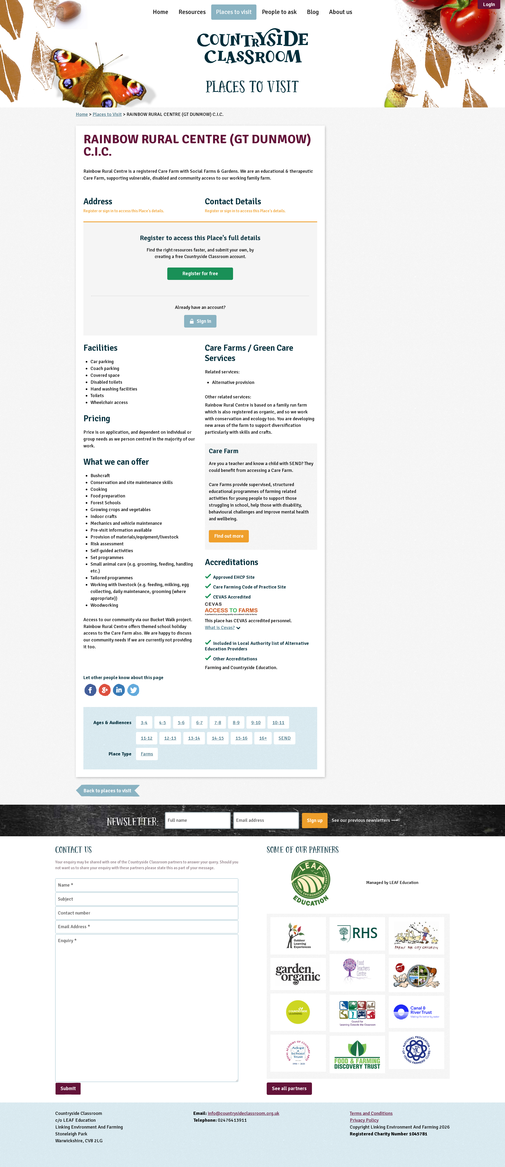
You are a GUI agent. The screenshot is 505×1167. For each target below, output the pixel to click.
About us (340, 12)
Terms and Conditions (371, 1113)
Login (489, 4)
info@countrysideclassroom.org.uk (243, 1113)
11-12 (147, 738)
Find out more (229, 536)
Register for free (200, 273)
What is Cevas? (220, 627)
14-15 (218, 738)
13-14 (194, 738)
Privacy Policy (364, 1120)
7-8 (217, 722)
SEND (285, 738)
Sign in (204, 321)
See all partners (289, 1088)
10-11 (278, 722)
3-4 (144, 722)
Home (160, 12)
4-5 (162, 722)
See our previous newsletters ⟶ (365, 820)
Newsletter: (133, 820)
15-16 (241, 738)
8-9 (236, 722)
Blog (313, 12)
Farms (147, 754)
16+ (263, 738)
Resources (192, 12)
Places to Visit (107, 114)
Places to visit (234, 12)
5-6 (181, 722)
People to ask (279, 12)
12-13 (170, 738)
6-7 (199, 722)
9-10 (256, 722)
